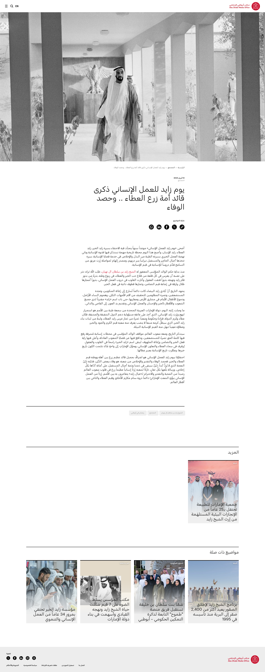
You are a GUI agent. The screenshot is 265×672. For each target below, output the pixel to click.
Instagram (27, 658)
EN (17, 6)
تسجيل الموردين (68, 665)
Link (182, 227)
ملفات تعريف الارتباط (49, 665)
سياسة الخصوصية (30, 665)
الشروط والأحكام (12, 665)
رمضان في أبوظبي (137, 413)
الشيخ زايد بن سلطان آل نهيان (119, 271)
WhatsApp (151, 227)
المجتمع (171, 167)
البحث (12, 6)
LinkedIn (159, 227)
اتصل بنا (82, 665)
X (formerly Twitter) (174, 227)
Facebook (166, 227)
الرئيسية (181, 167)
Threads (34, 658)
